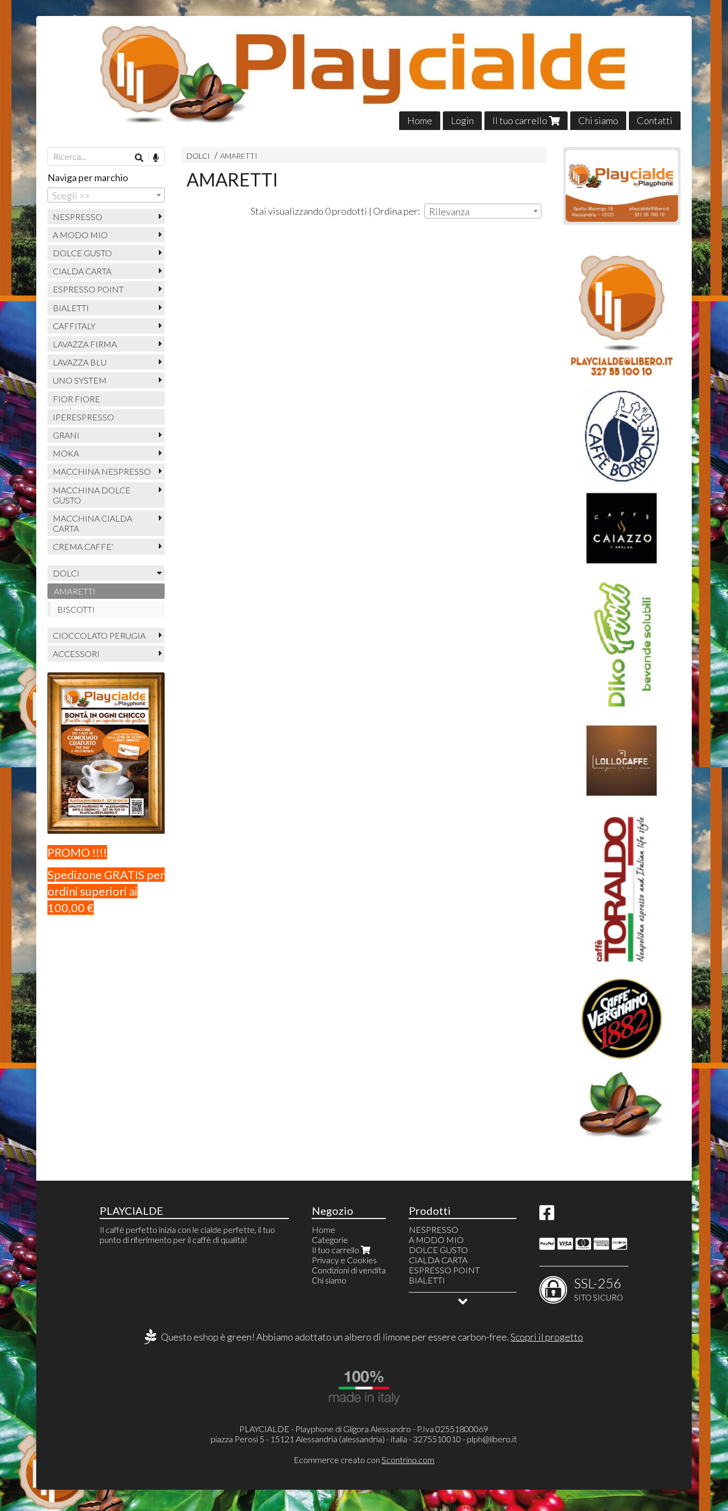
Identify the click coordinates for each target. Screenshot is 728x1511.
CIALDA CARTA (82, 271)
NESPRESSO (77, 217)
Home (419, 120)
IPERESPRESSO (83, 417)
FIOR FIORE (76, 399)
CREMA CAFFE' (83, 546)
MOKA (66, 453)
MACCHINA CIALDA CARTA (92, 523)
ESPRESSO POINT (88, 289)
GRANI (66, 435)
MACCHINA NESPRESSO (102, 471)
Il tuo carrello (520, 120)
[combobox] (482, 211)
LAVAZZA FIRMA (85, 344)
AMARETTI (238, 155)
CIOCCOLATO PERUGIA (99, 635)
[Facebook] (546, 1216)
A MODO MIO (80, 235)
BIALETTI (71, 308)
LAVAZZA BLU (80, 362)
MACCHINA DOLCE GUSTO (92, 495)
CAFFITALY (74, 326)
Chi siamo (598, 120)
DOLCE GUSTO (82, 253)
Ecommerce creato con (364, 1460)
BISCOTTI (76, 609)
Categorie (330, 1239)
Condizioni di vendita (349, 1270)
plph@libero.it (492, 1439)
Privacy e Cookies (344, 1260)
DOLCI (198, 155)
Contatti (655, 120)
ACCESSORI (76, 653)
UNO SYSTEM (80, 380)
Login (462, 120)
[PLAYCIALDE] (363, 73)
